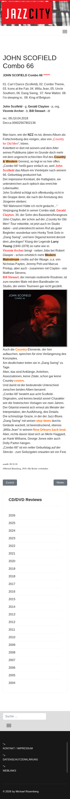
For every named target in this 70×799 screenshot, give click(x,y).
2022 (12, 545)
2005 (12, 675)
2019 (12, 568)
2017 (12, 584)
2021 (12, 553)
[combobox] (24, 716)
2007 (12, 660)
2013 (12, 614)
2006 (12, 667)
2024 (12, 530)
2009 (12, 644)
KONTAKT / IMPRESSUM (18, 748)
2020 (12, 561)
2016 (12, 591)
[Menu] (65, 31)
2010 (12, 637)
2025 (12, 523)
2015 (12, 599)
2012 (12, 622)
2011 (12, 629)
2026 (12, 515)
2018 (12, 576)
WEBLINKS (9, 770)
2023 (12, 538)
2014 (12, 606)
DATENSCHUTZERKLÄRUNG (20, 759)
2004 (12, 682)
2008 (12, 652)
